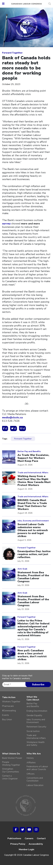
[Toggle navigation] (3, 4)
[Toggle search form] (49, 4)
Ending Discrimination (37, 710)
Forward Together (12, 52)
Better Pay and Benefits (33, 705)
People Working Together (11, 763)
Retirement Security (36, 726)
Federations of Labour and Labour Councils (37, 768)
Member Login (26, 849)
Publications (14, 838)
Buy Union (7, 719)
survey (6, 223)
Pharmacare (8, 706)
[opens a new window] (5, 428)
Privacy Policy (17, 844)
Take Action (8, 697)
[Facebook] (16, 829)
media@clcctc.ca (12, 417)
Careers (29, 838)
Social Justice (33, 731)
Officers (30, 773)
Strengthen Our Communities (10, 770)
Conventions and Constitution (35, 779)
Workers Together (11, 701)
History (30, 758)
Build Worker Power (12, 758)
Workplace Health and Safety (36, 743)
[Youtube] (29, 829)
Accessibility (36, 844)
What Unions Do (11, 753)
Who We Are (34, 753)
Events (5, 715)
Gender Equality (34, 715)
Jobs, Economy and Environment (36, 721)
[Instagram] (36, 829)
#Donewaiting (9, 710)
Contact (41, 838)
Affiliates (31, 762)
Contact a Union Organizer (10, 777)
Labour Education (35, 785)
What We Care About (33, 698)
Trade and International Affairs (36, 737)
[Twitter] (22, 829)
